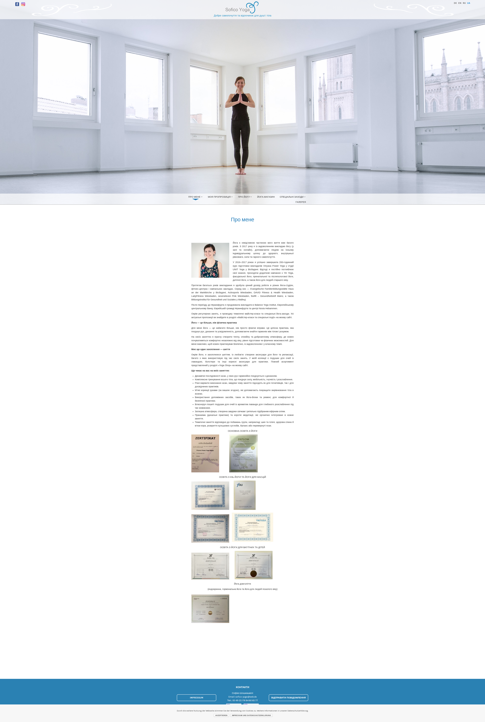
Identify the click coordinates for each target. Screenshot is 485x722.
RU (464, 3)
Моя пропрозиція (219, 197)
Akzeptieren (221, 715)
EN (459, 3)
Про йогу (244, 197)
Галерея (301, 202)
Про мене (194, 197)
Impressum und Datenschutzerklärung (251, 715)
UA (468, 3)
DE (455, 3)
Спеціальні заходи (292, 197)
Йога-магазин (266, 197)
